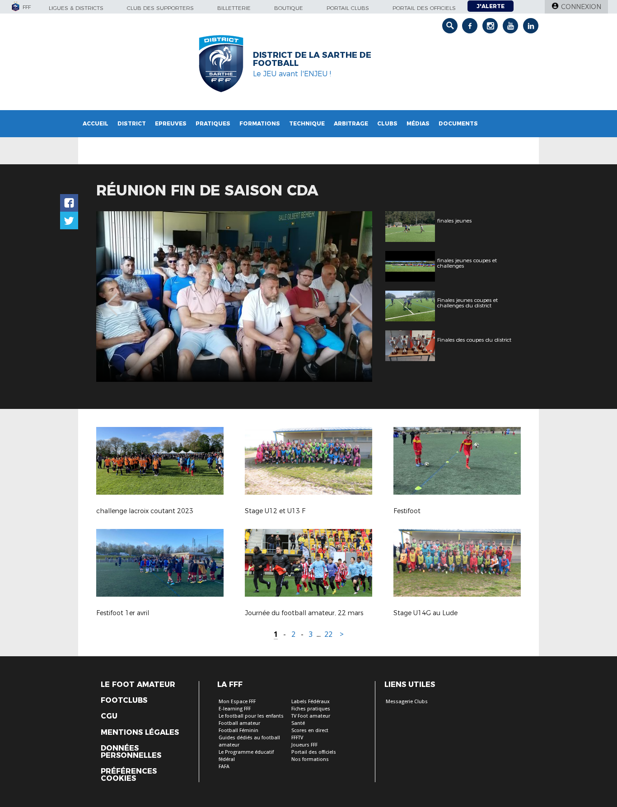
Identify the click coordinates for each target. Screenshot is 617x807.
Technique (307, 123)
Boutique (288, 7)
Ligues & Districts (76, 7)
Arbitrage (351, 123)
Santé (298, 723)
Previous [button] (111, 298)
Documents (458, 123)
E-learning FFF (235, 709)
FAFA (224, 767)
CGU (109, 716)
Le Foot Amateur (138, 684)
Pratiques (213, 123)
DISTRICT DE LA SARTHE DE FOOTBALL (312, 59)
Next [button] (356, 298)
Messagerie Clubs (407, 702)
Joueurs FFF (304, 745)
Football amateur (239, 723)
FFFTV (297, 738)
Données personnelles (131, 752)
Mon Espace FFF (237, 702)
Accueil (95, 123)
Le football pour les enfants (251, 716)
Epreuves (171, 123)
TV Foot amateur (310, 716)
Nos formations (310, 759)
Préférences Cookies (129, 775)
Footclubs (124, 700)
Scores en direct (309, 730)
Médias (418, 123)
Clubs (387, 123)
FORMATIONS (259, 123)
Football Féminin (238, 730)
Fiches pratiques (310, 709)
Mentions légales (140, 732)
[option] (234, 296)
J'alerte (491, 6)
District (131, 123)
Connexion (581, 7)
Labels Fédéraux (310, 702)
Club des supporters (160, 7)
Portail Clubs (348, 7)
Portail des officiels (424, 7)
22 (328, 634)
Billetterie (234, 7)
